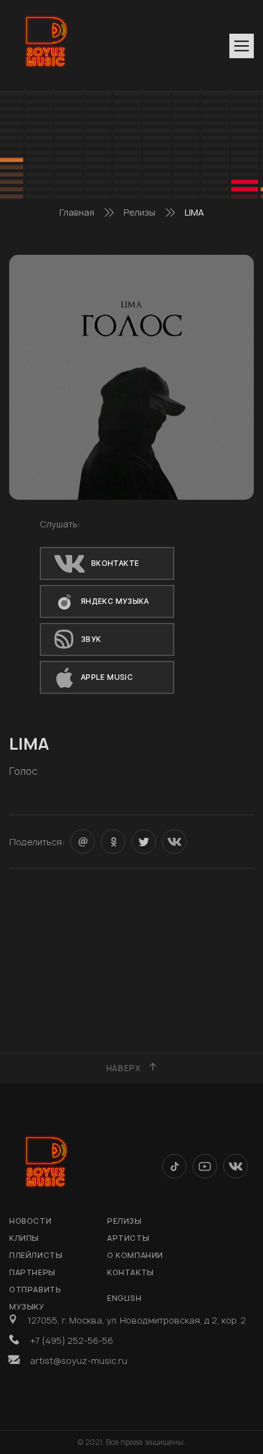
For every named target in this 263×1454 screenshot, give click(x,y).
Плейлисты (35, 1255)
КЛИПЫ (24, 1238)
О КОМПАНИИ (135, 1255)
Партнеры (32, 1272)
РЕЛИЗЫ (124, 1221)
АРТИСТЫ (128, 1238)
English (124, 1298)
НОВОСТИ (30, 1221)
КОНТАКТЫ (130, 1272)
